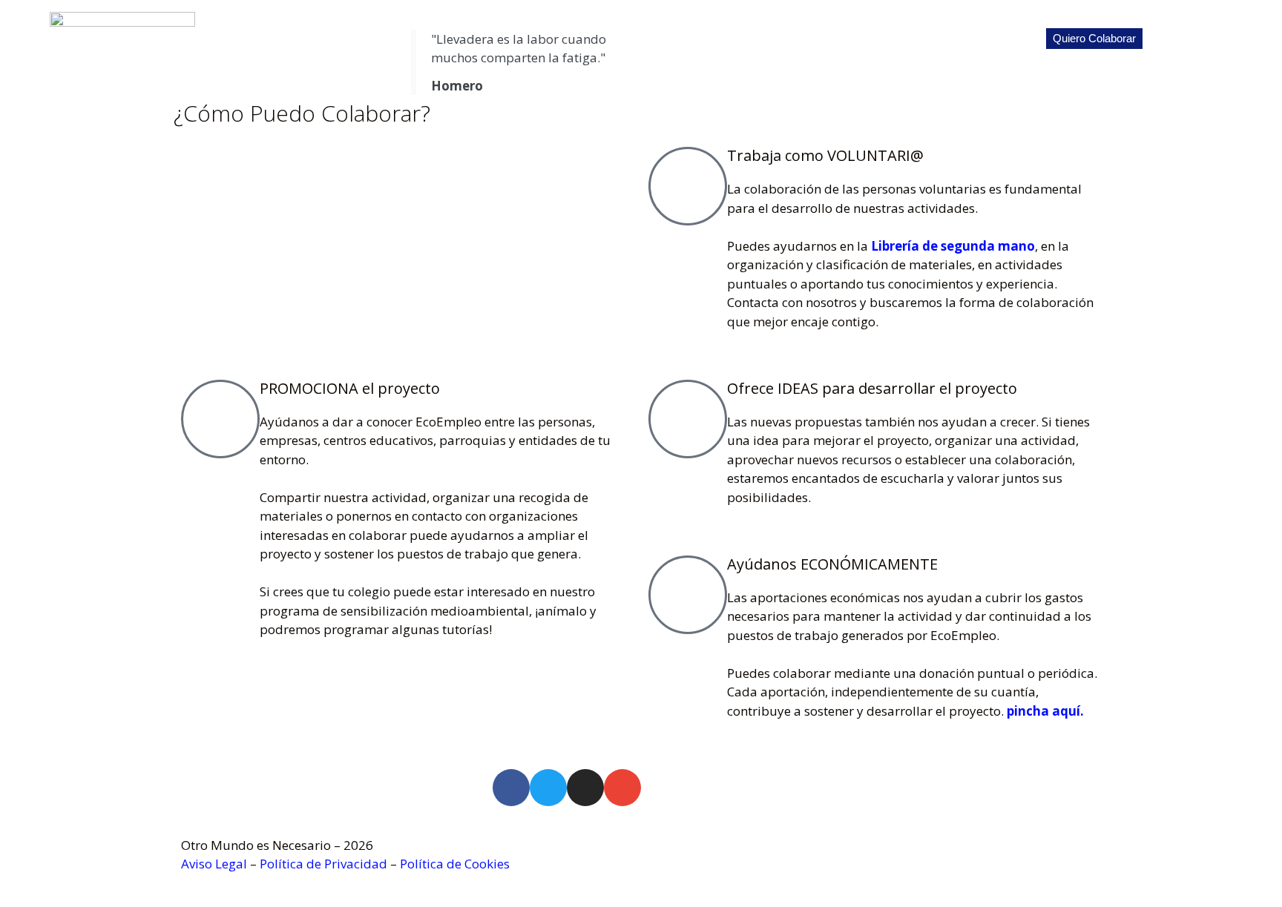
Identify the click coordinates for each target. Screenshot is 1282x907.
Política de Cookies (455, 863)
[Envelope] (622, 787)
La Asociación (840, 38)
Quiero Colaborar (1094, 38)
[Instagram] (585, 787)
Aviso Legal (214, 863)
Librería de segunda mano (953, 245)
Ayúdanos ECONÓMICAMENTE (832, 564)
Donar (1174, 38)
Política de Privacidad (323, 863)
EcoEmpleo (1001, 38)
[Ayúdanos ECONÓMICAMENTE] (687, 594)
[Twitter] (548, 787)
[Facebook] (511, 787)
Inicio (770, 38)
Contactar (1236, 38)
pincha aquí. (1045, 710)
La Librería (923, 38)
